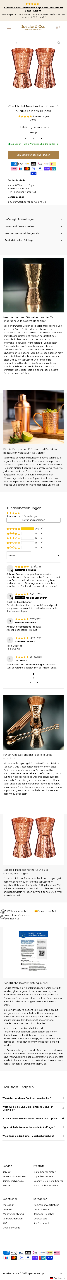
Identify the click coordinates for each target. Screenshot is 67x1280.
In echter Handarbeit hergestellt (22, 233)
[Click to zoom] (58, 43)
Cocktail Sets (40, 1218)
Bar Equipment (41, 1223)
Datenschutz (9, 1209)
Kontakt (7, 1172)
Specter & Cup (36, 1273)
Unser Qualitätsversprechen (19, 226)
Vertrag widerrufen (13, 1218)
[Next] (16, 43)
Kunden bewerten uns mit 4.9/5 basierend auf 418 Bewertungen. (33, 9)
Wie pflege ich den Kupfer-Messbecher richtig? (28, 1136)
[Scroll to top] (61, 1274)
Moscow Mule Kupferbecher (48, 1181)
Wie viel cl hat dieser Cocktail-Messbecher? (26, 1098)
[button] (25, 116)
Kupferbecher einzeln (45, 1172)
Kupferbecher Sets (43, 1176)
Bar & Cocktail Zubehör (46, 1185)
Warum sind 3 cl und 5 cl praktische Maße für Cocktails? (27, 1108)
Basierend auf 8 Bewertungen (22, 516)
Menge (33, 132)
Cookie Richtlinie (11, 1227)
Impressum (8, 1205)
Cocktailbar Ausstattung (46, 1205)
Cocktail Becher (42, 1209)
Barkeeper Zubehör (44, 1214)
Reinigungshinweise (13, 1181)
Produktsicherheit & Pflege (19, 240)
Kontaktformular (37, 1063)
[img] (22, 566)
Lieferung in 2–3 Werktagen (19, 219)
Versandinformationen (14, 1176)
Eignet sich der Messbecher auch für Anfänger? (28, 1127)
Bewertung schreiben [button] (33, 520)
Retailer (7, 1185)
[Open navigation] (9, 27)
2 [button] (33, 678)
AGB (5, 1223)
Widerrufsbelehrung (13, 1214)
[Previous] (8, 43)
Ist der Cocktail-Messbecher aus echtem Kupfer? (29, 1118)
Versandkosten (42, 127)
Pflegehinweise (24, 1041)
